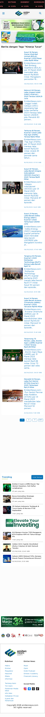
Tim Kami (8, 686)
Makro (7, 666)
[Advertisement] (22, 447)
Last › (40, 419)
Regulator (9, 671)
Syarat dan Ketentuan (9, 700)
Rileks (7, 676)
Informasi (8, 679)
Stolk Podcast (29, 671)
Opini (26, 668)
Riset (26, 666)
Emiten (8, 668)
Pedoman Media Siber (11, 690)
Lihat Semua (37, 477)
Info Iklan (8, 693)
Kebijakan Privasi (12, 696)
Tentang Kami (10, 683)
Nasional (8, 673)
